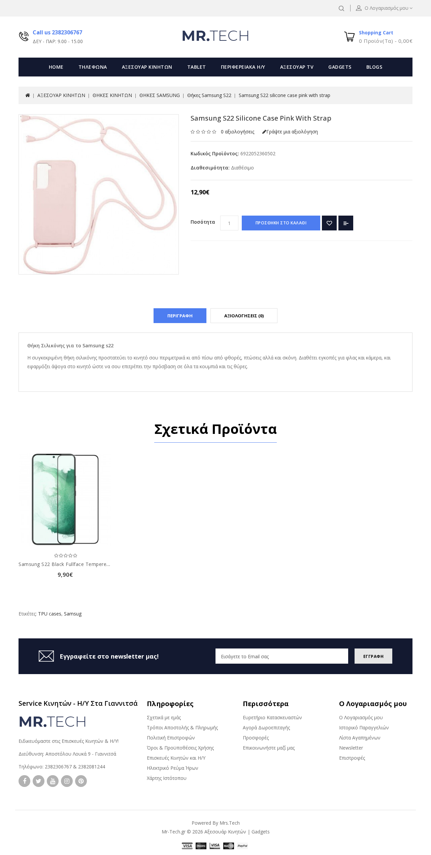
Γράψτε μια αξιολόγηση (292, 131)
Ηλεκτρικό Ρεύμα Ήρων (172, 768)
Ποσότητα (203, 222)
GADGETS (340, 67)
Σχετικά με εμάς (164, 717)
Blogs (374, 67)
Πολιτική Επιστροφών (171, 737)
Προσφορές (256, 737)
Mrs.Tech (230, 823)
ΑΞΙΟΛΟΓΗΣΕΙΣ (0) (244, 316)
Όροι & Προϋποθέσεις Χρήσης (180, 748)
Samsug (72, 613)
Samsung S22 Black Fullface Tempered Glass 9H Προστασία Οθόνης (98, 564)
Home (56, 67)
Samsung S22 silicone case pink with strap (284, 95)
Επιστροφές (352, 758)
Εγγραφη (373, 656)
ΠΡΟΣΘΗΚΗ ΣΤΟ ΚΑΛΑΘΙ (281, 223)
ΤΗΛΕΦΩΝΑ (92, 67)
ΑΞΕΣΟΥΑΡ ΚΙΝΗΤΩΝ (147, 67)
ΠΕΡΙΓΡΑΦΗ (180, 316)
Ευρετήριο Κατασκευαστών (272, 717)
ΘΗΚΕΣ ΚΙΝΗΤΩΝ (112, 95)
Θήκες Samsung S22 (209, 95)
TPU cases (49, 613)
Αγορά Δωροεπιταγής (266, 727)
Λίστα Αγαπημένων (359, 737)
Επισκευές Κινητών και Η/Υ (176, 758)
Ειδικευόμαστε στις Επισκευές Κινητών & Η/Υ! (69, 741)
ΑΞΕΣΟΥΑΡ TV (297, 67)
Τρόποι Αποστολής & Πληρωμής (182, 727)
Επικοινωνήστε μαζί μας (269, 748)
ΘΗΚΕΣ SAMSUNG (159, 95)
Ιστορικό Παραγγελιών (364, 727)
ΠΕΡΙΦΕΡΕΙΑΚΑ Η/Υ (243, 67)
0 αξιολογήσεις (237, 131)
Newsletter (351, 748)
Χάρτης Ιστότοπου (167, 778)
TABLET (196, 67)
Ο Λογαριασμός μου (361, 717)
